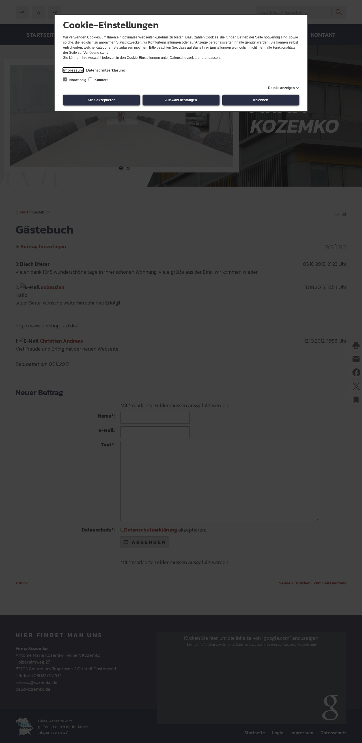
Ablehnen (260, 100)
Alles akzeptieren (101, 100)
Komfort (101, 80)
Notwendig (77, 80)
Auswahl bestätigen (181, 100)
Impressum (73, 70)
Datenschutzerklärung (105, 70)
